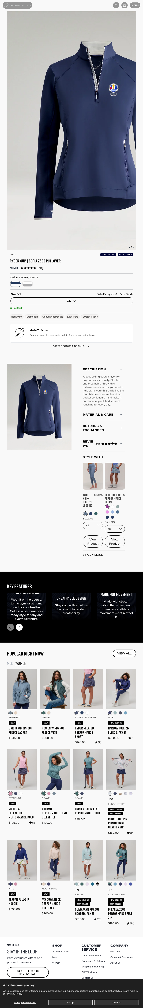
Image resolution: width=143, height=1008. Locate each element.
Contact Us (87, 977)
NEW (12, 723)
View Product (93, 541)
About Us (115, 962)
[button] (124, 5)
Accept (70, 1002)
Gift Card (115, 951)
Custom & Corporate (121, 957)
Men (54, 957)
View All (124, 653)
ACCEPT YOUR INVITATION (28, 972)
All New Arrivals (60, 951)
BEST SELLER (125, 254)
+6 (77, 889)
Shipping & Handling (92, 966)
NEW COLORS (108, 254)
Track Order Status (91, 955)
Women (56, 962)
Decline (116, 1002)
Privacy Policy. (14, 993)
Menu (135, 5)
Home (13, 254)
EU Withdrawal (89, 972)
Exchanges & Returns (93, 961)
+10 (110, 799)
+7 (110, 889)
